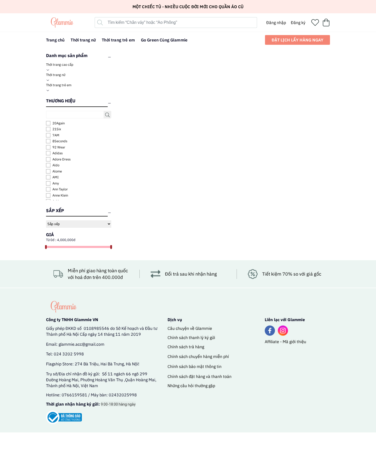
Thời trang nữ (55, 75)
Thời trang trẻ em (58, 85)
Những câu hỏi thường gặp (191, 385)
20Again (58, 123)
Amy (55, 183)
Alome (57, 171)
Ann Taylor (60, 189)
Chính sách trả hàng (186, 346)
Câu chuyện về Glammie (190, 328)
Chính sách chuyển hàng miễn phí (198, 356)
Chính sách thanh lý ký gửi (191, 337)
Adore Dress (61, 159)
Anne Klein (60, 195)
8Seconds (59, 141)
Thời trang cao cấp (59, 64)
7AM (55, 135)
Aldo (55, 165)
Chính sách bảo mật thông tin (195, 366)
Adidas (57, 153)
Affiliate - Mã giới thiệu (285, 341)
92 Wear (58, 147)
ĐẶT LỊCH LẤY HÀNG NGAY (297, 39)
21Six (56, 129)
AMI (55, 177)
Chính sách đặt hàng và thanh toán (199, 376)
